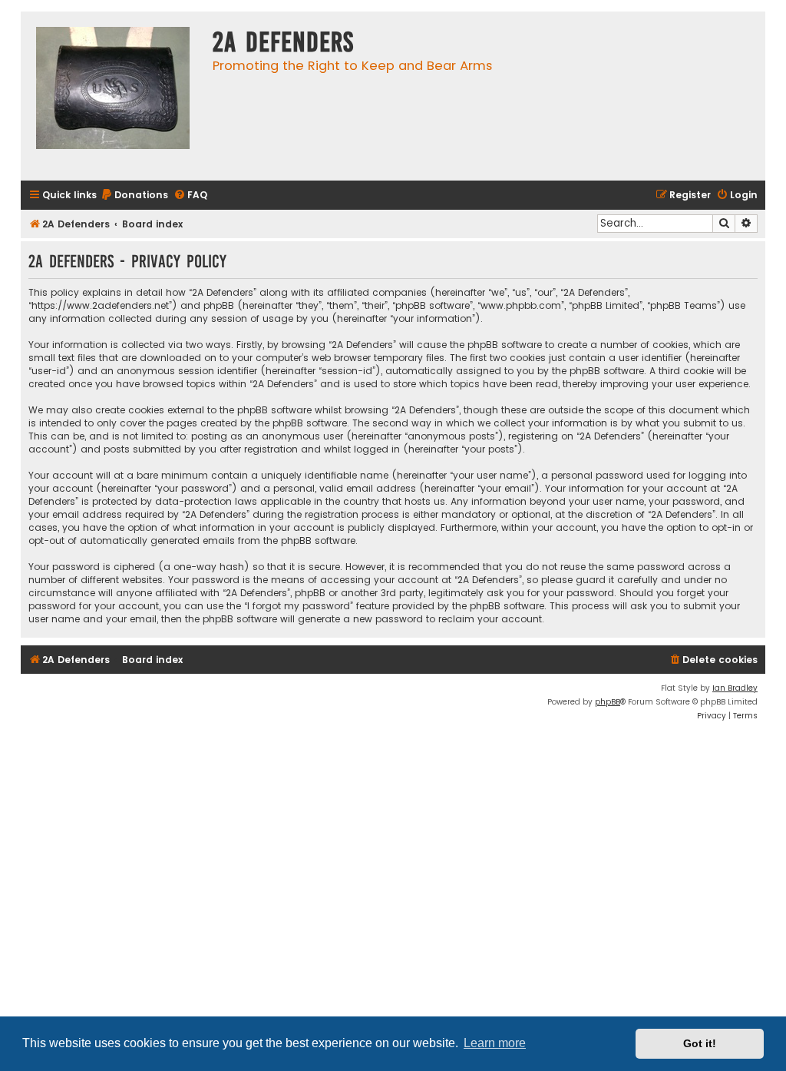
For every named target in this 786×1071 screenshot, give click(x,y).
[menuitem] (134, 195)
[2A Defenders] (113, 96)
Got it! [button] (699, 1043)
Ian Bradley (735, 688)
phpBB (607, 702)
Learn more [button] (495, 1042)
